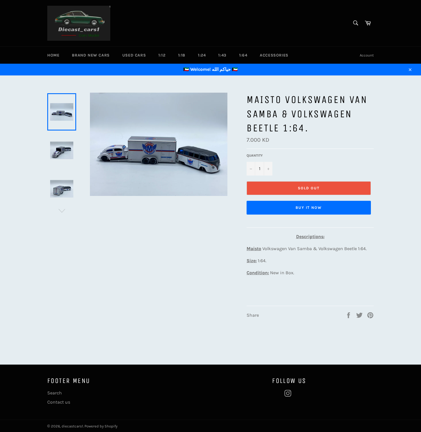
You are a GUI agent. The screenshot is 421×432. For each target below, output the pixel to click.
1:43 (222, 55)
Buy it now (309, 207)
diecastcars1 (72, 426)
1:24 (202, 55)
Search (54, 393)
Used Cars (134, 55)
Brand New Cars (90, 55)
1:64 (243, 55)
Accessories (274, 55)
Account (367, 55)
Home (53, 55)
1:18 (181, 55)
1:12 (161, 55)
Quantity (255, 155)
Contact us (58, 402)
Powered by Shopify (100, 426)
